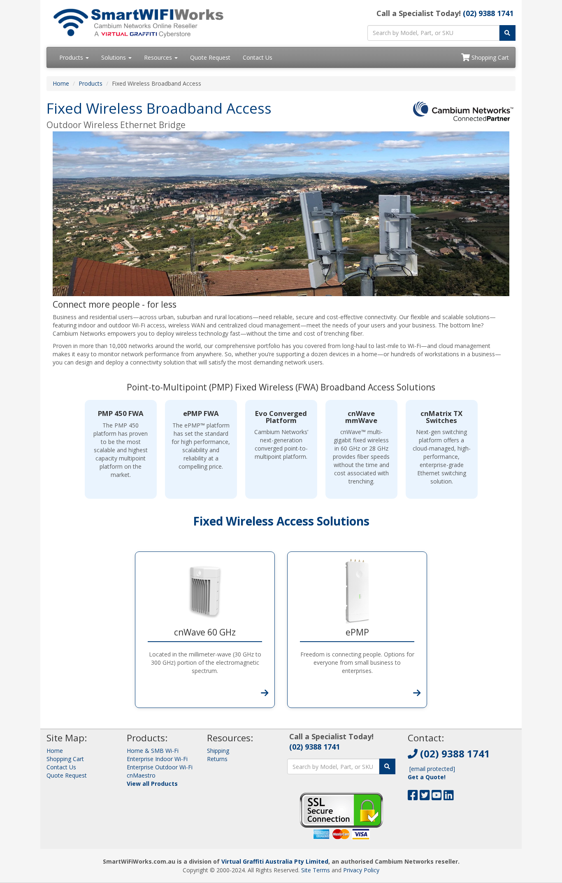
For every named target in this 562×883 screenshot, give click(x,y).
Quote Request (210, 57)
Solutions (114, 57)
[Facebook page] (413, 797)
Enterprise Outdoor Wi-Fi (160, 767)
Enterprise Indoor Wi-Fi (157, 759)
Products (72, 57)
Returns (217, 759)
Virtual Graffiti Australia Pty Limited (274, 861)
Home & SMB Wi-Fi (153, 751)
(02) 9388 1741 (488, 13)
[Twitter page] (425, 797)
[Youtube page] (437, 797)
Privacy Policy (361, 870)
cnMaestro (141, 775)
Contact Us (257, 57)
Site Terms (315, 870)
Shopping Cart (489, 57)
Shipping (218, 751)
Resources (159, 57)
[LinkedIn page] (449, 797)
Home (61, 83)
